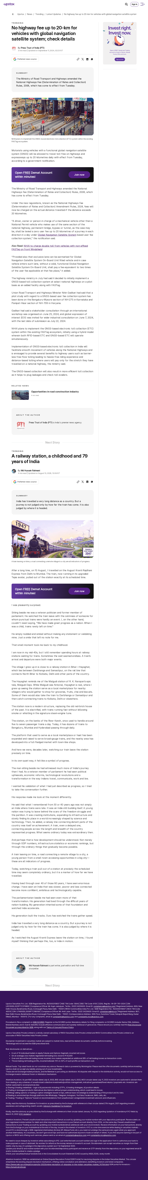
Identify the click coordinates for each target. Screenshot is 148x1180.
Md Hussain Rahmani (30, 470)
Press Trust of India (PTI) (33, 48)
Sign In (134, 4)
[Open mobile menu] (142, 4)
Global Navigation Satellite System (57, 234)
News (29, 14)
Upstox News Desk (30, 1013)
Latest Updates (54, 14)
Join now (79, 174)
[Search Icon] (127, 4)
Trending (39, 14)
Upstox (20, 14)
